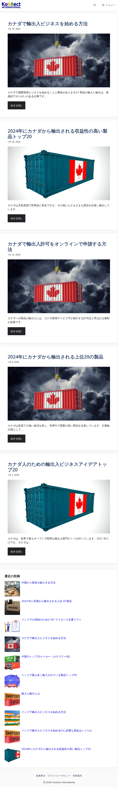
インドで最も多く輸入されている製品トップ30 (49, 675)
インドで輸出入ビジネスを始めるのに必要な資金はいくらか (57, 730)
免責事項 (40, 775)
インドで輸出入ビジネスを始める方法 (44, 712)
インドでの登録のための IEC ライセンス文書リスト (51, 619)
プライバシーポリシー (59, 775)
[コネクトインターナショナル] (11, 5)
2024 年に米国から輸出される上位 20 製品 (47, 601)
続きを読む (16, 105)
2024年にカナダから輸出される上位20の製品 (55, 357)
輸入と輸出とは (31, 693)
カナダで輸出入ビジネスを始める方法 (48, 23)
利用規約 (77, 775)
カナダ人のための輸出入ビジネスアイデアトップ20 (57, 467)
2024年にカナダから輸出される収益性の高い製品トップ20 (57, 134)
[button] (94, 5)
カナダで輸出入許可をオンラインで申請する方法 (57, 246)
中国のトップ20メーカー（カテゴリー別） (47, 656)
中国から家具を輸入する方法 (38, 582)
